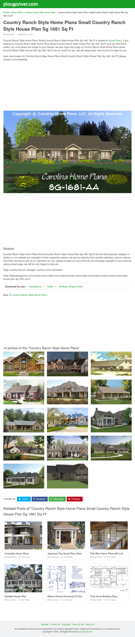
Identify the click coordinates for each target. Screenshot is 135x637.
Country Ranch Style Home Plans (29, 294)
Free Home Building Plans (103, 596)
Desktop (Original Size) (71, 286)
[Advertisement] (67, 86)
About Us (90, 624)
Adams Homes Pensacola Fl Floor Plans (68, 596)
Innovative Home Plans (17, 553)
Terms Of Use (78, 624)
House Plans (8, 34)
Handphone (35, 286)
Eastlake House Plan (15, 596)
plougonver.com (20, 4)
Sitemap (45, 624)
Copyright (66, 624)
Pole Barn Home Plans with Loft (106, 553)
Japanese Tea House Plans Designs (66, 553)
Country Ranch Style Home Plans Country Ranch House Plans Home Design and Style (43, 401)
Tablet (50, 286)
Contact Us (55, 624)
